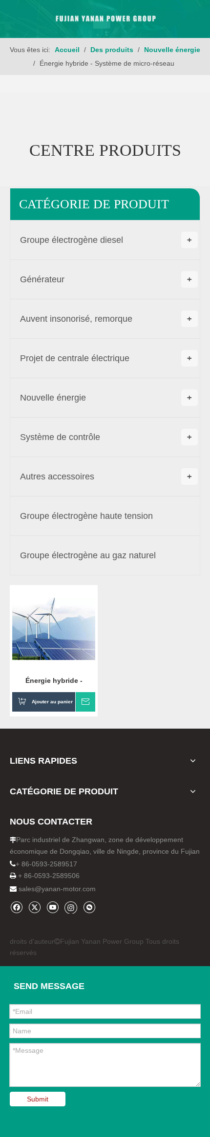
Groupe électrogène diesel (106, 240)
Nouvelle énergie (106, 398)
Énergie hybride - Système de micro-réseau (53, 680)
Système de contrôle (106, 437)
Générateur (106, 279)
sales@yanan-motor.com (57, 889)
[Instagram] (70, 907)
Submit (37, 1099)
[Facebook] (16, 907)
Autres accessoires (106, 476)
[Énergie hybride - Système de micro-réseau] (53, 628)
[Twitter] (34, 907)
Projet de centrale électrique (106, 358)
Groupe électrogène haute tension (86, 516)
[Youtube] (52, 907)
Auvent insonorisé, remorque (106, 319)
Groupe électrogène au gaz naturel (88, 555)
